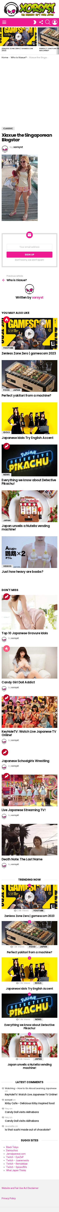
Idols (6, 432)
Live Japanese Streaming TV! (24, 810)
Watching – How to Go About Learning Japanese (31, 1088)
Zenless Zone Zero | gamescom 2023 (17, 49)
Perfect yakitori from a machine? (26, 395)
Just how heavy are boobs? (22, 571)
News (6, 474)
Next (57, 40)
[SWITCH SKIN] (35, 22)
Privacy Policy (9, 1198)
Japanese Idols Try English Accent (27, 438)
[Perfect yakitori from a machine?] (29, 376)
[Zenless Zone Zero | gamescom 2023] (18, 36)
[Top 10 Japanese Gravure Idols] (29, 612)
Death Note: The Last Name (22, 859)
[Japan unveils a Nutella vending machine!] (29, 506)
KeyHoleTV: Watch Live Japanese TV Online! (29, 733)
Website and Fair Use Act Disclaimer (20, 1188)
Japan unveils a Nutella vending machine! (26, 528)
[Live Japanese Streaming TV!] (29, 790)
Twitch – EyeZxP (15, 1157)
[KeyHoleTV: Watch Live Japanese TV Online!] (29, 712)
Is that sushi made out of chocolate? (27, 1129)
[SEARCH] (47, 22)
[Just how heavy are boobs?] (29, 552)
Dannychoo (12, 1150)
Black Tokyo (12, 1147)
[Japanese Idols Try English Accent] (29, 418)
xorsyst (8, 1099)
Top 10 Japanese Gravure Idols (25, 633)
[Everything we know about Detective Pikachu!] (29, 460)
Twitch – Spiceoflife (16, 1167)
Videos (7, 566)
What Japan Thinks (16, 1170)
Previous (1, 40)
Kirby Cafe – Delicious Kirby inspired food (29, 1103)
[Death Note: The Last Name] (29, 840)
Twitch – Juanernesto (17, 1160)
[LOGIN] (54, 22)
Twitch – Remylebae (17, 1163)
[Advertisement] (29, 90)
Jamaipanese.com (16, 1153)
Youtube (8, 347)
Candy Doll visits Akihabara (22, 1112)
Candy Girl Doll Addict (18, 682)
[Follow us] (41, 22)
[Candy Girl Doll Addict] (29, 663)
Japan (16, 390)
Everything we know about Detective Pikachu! (29, 482)
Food (6, 390)
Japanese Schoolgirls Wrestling (25, 761)
